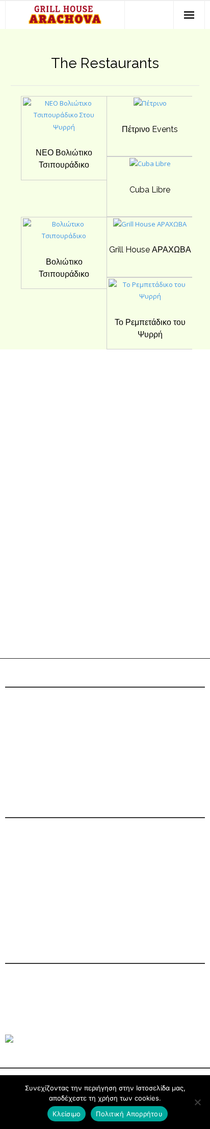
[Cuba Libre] (149, 167)
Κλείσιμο (66, 1114)
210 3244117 (49, 852)
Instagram (51, 907)
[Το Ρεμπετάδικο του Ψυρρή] (150, 299)
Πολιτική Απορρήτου (129, 1114)
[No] (197, 1102)
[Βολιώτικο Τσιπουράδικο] (64, 239)
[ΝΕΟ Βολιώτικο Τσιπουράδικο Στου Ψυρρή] (64, 130)
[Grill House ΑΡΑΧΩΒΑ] (150, 227)
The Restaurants (105, 63)
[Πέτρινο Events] (150, 106)
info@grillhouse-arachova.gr (89, 870)
